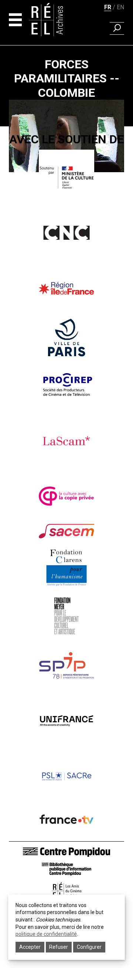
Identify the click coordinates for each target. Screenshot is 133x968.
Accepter (30, 947)
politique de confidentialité (46, 934)
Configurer (89, 947)
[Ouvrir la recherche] (117, 28)
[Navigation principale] (15, 19)
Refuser (58, 947)
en (120, 7)
